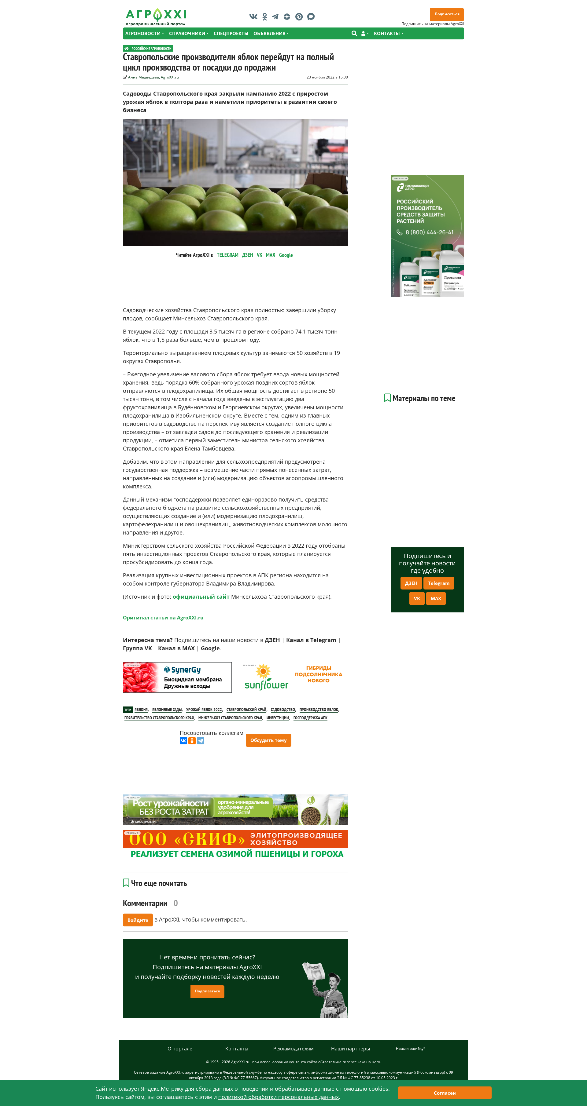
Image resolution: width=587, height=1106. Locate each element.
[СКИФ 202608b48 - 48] (235, 845)
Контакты (236, 1048)
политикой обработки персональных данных (278, 1097)
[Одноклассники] (192, 740)
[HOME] (126, 48)
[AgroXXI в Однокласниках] (266, 16)
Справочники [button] (187, 33)
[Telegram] (200, 740)
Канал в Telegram (311, 640)
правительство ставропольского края (159, 718)
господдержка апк (310, 718)
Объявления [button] (269, 33)
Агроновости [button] (143, 33)
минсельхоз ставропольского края (230, 718)
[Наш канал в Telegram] (277, 16)
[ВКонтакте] (183, 740)
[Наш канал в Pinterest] (300, 16)
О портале (180, 1048)
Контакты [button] (387, 33)
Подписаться (447, 13)
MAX (270, 254)
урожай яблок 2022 (204, 709)
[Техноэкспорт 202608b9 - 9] (427, 236)
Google (286, 254)
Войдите (137, 920)
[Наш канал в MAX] (312, 16)
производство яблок (319, 709)
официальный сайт (201, 596)
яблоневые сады (167, 709)
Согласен (445, 1093)
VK (259, 254)
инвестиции (278, 718)
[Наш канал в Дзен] (288, 16)
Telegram (439, 583)
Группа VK (137, 648)
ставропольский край (246, 709)
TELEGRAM (227, 254)
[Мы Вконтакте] (255, 16)
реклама (132, 665)
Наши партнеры (350, 1048)
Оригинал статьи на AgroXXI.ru (163, 617)
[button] (365, 33)
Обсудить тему (268, 740)
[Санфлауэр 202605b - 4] (293, 677)
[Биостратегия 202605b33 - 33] (235, 809)
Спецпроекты (231, 33)
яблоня (141, 709)
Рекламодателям (293, 1048)
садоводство (283, 709)
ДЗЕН (247, 254)
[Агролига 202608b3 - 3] (177, 677)
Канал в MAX (176, 648)
